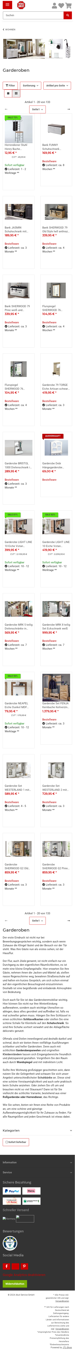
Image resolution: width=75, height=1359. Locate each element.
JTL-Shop (67, 1347)
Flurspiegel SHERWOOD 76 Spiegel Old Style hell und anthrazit (55, 308)
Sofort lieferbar (17, 1142)
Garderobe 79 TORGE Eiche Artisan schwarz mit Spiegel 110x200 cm (55, 387)
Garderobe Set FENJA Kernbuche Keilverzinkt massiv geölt (56, 705)
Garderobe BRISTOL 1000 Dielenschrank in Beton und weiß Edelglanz (18, 465)
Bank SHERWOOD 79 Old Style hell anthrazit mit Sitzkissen (55, 230)
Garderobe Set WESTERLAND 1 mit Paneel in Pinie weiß (17, 788)
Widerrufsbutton (14, 1283)
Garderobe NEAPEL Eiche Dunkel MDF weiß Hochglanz (16, 705)
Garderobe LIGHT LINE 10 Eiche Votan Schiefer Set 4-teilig (56, 544)
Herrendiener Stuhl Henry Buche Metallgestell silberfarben (16, 147)
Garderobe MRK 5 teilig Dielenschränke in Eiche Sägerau (19, 627)
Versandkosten (62, 1301)
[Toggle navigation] (7, 3)
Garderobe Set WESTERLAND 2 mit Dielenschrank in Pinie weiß (55, 788)
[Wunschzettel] (61, 5)
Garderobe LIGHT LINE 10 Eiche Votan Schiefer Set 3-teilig (18, 544)
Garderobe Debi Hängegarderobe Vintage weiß (52, 465)
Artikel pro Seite (55, 85)
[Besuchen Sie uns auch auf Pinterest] (24, 1266)
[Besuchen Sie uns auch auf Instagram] (15, 1266)
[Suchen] (68, 15)
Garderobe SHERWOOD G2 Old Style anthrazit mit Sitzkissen (16, 867)
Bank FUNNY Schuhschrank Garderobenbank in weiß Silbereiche (53, 147)
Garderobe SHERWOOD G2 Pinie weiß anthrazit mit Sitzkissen (55, 867)
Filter (11, 85)
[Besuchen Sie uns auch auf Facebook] (6, 1266)
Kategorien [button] (11, 1130)
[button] (54, 5)
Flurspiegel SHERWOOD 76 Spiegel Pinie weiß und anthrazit (18, 387)
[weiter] (68, 109)
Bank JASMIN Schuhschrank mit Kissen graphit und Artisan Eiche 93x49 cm (17, 230)
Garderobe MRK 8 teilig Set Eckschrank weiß (56, 626)
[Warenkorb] (68, 5)
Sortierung (29, 85)
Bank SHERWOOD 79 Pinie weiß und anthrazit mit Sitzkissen (17, 308)
